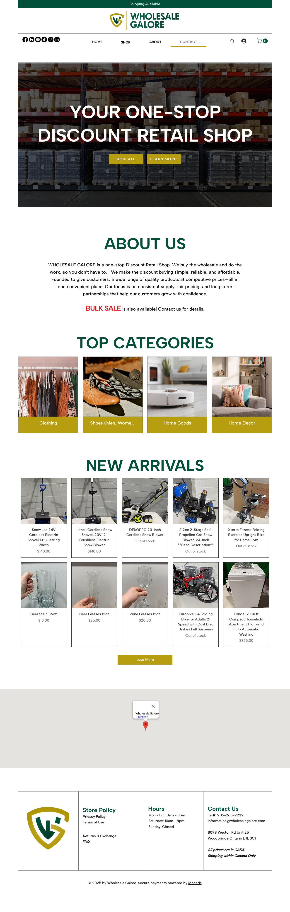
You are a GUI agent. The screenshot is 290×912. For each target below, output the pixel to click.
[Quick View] (44, 501)
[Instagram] (50, 39)
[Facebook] (25, 39)
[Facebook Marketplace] (31, 39)
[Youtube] (38, 39)
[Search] (232, 41)
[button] (126, 42)
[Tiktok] (44, 39)
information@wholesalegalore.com (236, 821)
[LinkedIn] (57, 39)
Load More (145, 659)
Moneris (195, 883)
